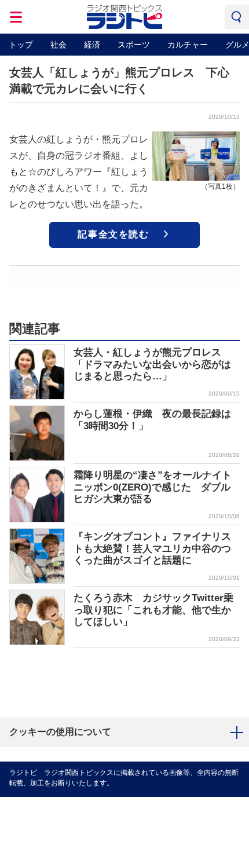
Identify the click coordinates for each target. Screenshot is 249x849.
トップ (21, 44)
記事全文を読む (113, 234)
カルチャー (187, 44)
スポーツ (134, 44)
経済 (92, 44)
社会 (58, 44)
